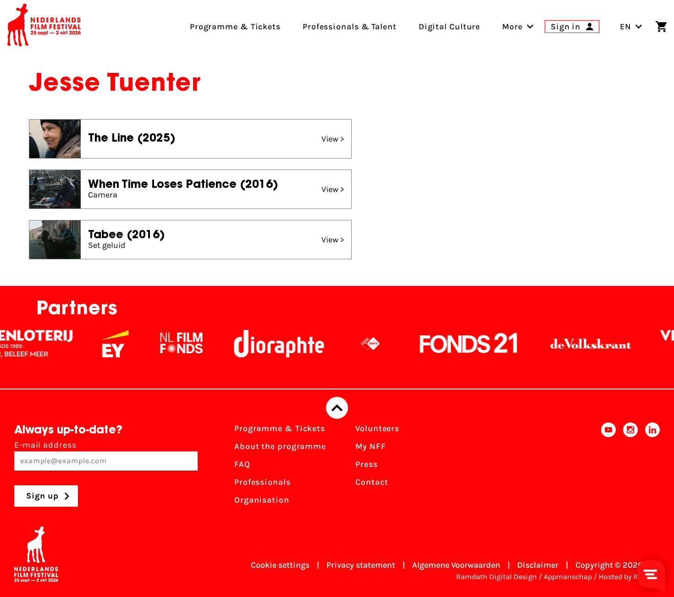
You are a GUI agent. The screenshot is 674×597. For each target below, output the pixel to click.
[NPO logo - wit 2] (360, 343)
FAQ (242, 464)
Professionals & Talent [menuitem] (350, 26)
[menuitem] (512, 26)
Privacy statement (360, 565)
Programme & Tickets (279, 428)
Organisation (261, 500)
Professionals (262, 482)
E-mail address (45, 445)
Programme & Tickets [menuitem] (235, 26)
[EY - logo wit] (105, 343)
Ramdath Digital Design (496, 576)
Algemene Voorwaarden (456, 565)
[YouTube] (608, 467)
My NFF (370, 446)
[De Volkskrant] (580, 343)
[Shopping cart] (661, 26)
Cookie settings (280, 565)
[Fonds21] (458, 343)
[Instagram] (630, 467)
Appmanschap (568, 576)
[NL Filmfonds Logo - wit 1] (171, 343)
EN (625, 27)
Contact (371, 482)
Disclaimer (537, 565)
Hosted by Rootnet (629, 576)
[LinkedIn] (652, 467)
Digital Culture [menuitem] (450, 26)
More (512, 26)
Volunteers (377, 428)
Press (366, 464)
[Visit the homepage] (44, 26)
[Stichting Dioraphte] (269, 343)
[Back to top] (337, 408)
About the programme (280, 446)
